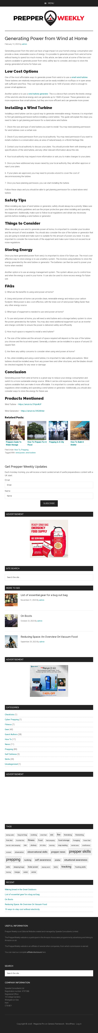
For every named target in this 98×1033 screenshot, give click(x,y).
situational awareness (75, 859)
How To (17, 450)
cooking (34, 835)
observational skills (37, 852)
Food (40, 840)
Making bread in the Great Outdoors (20, 889)
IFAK (25, 845)
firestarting (80, 835)
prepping (13, 859)
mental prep (75, 845)
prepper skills (80, 851)
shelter (57, 860)
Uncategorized (11, 764)
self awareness (43, 860)
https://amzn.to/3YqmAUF (29, 404)
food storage (63, 840)
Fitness (8, 724)
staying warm (46, 867)
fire (58, 834)
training (8, 872)
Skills (7, 759)
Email (7, 480)
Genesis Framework (56, 1024)
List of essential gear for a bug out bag (44, 595)
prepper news (58, 852)
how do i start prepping (13, 845)
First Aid (9, 840)
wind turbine (31, 453)
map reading (63, 845)
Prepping (24, 450)
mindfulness (86, 845)
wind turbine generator (38, 94)
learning (51, 845)
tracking (66, 866)
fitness (31, 840)
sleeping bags (19, 867)
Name (7, 491)
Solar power (33, 867)
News (7, 744)
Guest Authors (11, 734)
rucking (27, 860)
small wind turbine (79, 77)
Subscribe (49, 503)
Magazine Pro (39, 1024)
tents (56, 867)
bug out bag (22, 835)
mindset (8, 852)
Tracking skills (80, 867)
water (25, 872)
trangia (17, 872)
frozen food (86, 840)
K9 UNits (43, 845)
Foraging (76, 840)
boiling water (10, 835)
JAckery (33, 845)
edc (51, 835)
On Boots (26, 615)
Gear (7, 729)
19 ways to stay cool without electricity (22, 909)
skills (8, 867)
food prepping (50, 840)
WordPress (70, 1024)
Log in (78, 1024)
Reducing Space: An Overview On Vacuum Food (49, 636)
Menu (51, 3)
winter (33, 872)
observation (19, 852)
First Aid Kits (20, 840)
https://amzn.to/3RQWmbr (33, 411)
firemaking (68, 835)
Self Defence (11, 754)
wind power (20, 453)
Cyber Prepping (12, 719)
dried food (43, 835)
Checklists (9, 714)
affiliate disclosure (34, 952)
